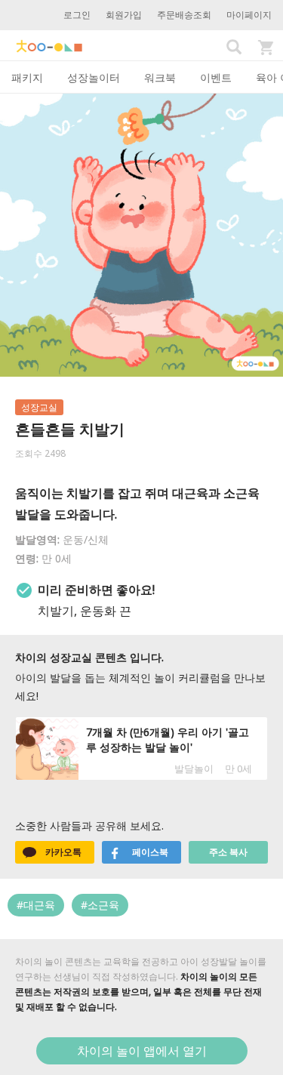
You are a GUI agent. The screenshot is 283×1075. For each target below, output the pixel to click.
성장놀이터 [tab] (93, 77)
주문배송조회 (184, 14)
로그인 (77, 14)
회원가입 (124, 14)
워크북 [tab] (160, 77)
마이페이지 (249, 14)
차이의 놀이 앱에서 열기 (142, 1051)
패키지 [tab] (27, 77)
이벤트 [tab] (216, 77)
